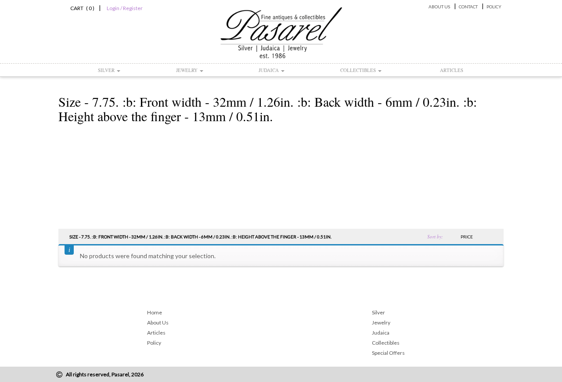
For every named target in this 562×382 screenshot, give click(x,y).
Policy (493, 6)
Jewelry (187, 70)
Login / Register (125, 8)
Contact (468, 6)
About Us (439, 6)
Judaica (269, 70)
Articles (451, 70)
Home (154, 312)
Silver (107, 70)
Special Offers (388, 353)
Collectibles (358, 70)
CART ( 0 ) (81, 8)
